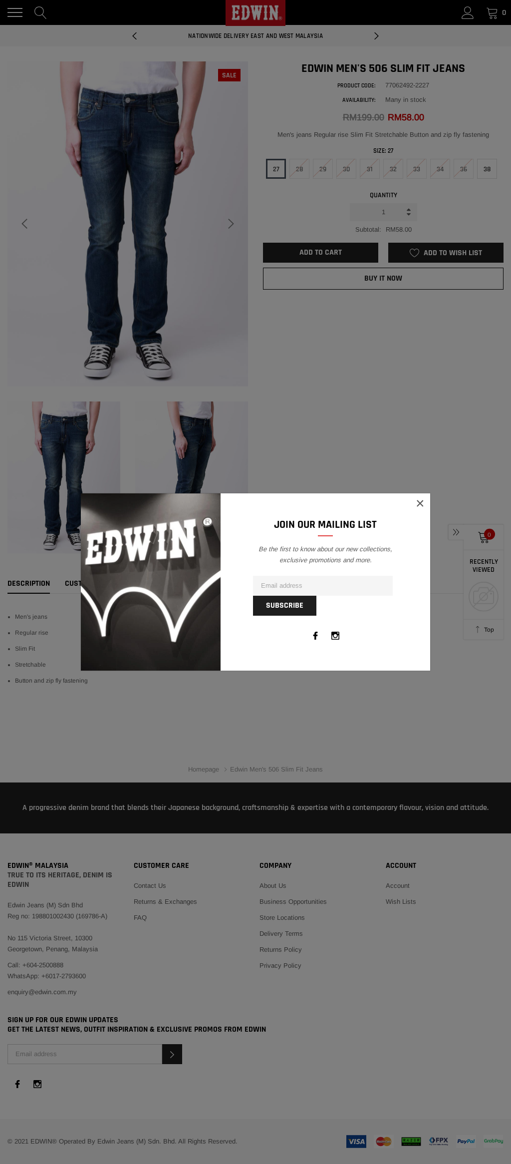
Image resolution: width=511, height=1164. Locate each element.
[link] (315, 636)
